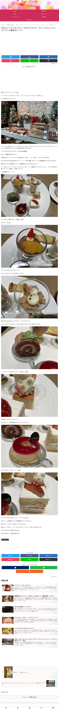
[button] (55, 355)
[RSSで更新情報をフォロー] (29, 571)
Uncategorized (5, 539)
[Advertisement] (29, 43)
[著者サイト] (15, 567)
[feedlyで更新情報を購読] (43, 567)
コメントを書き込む (29, 697)
